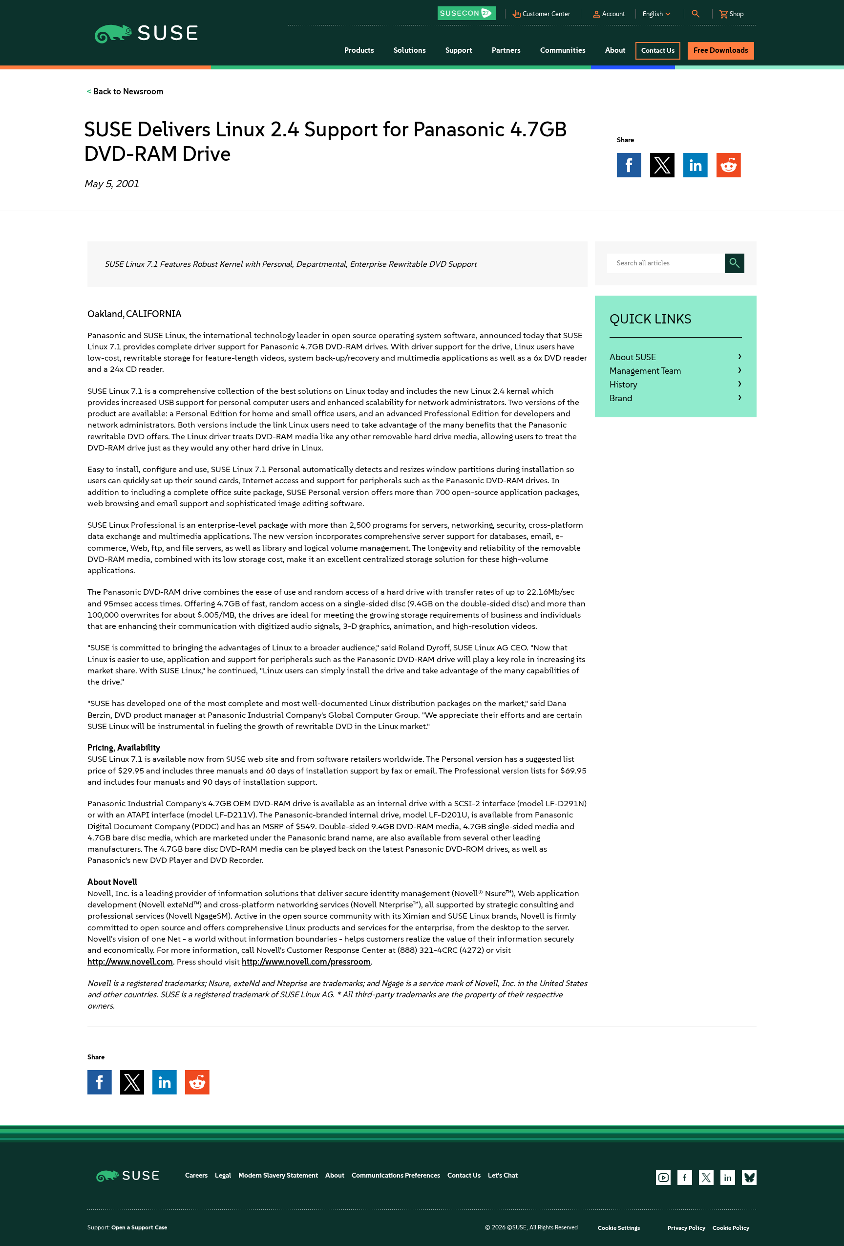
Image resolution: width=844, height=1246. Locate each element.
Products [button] (359, 50)
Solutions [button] (410, 50)
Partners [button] (506, 50)
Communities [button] (563, 50)
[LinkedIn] (727, 1177)
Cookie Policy (731, 1228)
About (334, 1175)
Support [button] (458, 50)
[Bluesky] (749, 1177)
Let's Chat (503, 1175)
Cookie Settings (619, 1228)
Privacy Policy (686, 1228)
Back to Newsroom (127, 91)
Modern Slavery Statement (278, 1175)
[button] (469, 10)
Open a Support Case (139, 1227)
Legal (223, 1175)
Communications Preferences (396, 1175)
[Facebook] (684, 1177)
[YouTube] (663, 1177)
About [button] (615, 50)
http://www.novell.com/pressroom (306, 962)
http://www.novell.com (130, 962)
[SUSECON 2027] (467, 13)
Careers (196, 1175)
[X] (706, 1177)
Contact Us (464, 1175)
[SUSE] (131, 1175)
